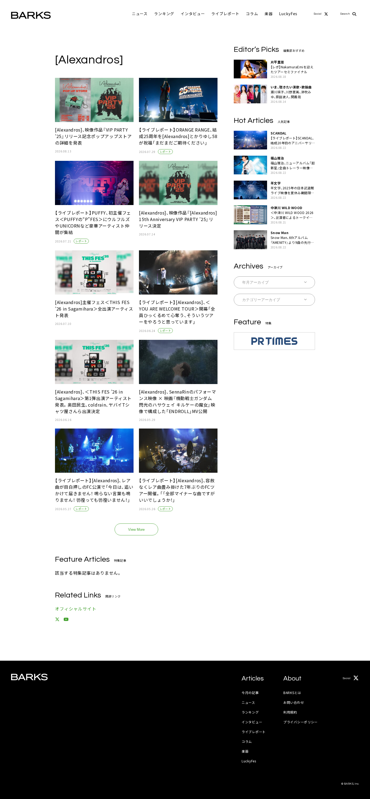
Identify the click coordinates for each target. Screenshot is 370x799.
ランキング (164, 13)
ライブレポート (225, 13)
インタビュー (193, 13)
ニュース (140, 13)
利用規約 (290, 712)
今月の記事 (250, 692)
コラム (252, 13)
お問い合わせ (293, 702)
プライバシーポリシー (300, 722)
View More (136, 530)
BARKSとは (292, 692)
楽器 (269, 13)
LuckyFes (288, 13)
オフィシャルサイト (75, 608)
